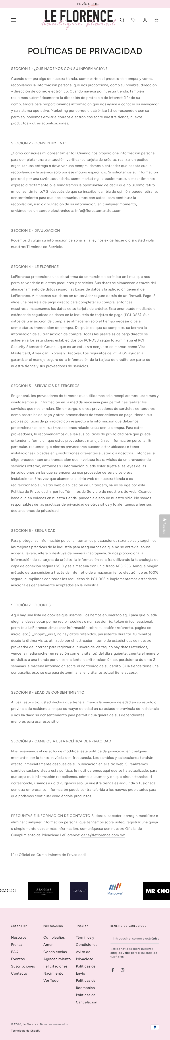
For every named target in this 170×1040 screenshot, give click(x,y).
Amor (47, 944)
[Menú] (13, 20)
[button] (122, 20)
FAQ (15, 952)
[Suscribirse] (156, 938)
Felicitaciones (55, 966)
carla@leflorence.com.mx (103, 835)
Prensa (16, 944)
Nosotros (18, 937)
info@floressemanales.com (98, 210)
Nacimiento (53, 973)
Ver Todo (50, 980)
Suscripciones (23, 966)
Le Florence (31, 1024)
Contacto (19, 973)
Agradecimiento (57, 959)
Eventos (18, 959)
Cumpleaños (54, 937)
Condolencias (55, 952)
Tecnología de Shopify (26, 1030)
